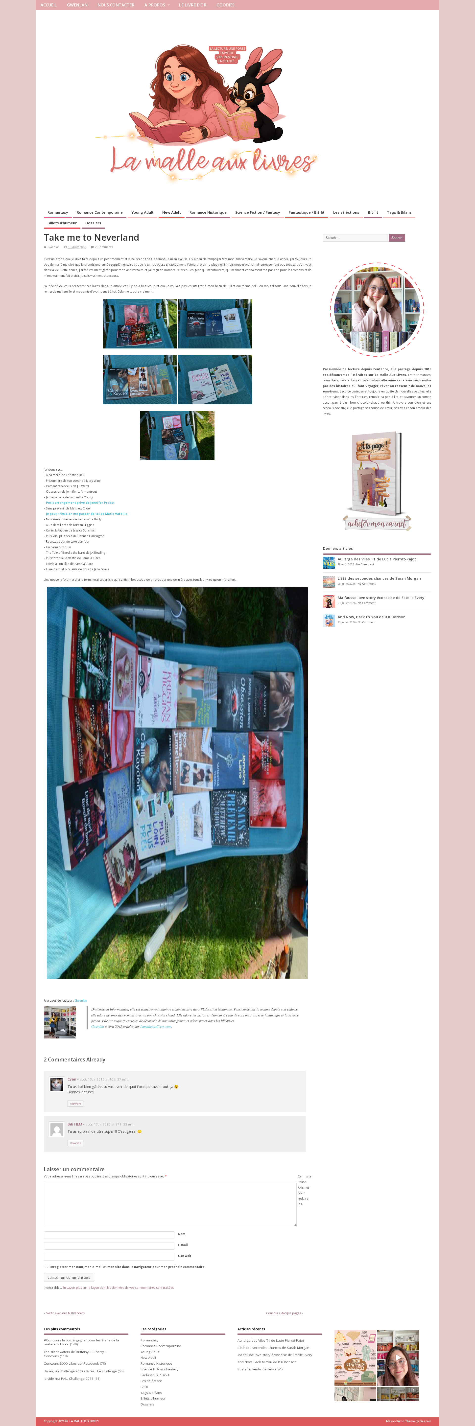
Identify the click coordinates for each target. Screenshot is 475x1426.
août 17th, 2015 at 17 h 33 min (110, 1124)
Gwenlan (54, 247)
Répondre (75, 1103)
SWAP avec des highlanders (65, 1313)
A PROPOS (154, 5)
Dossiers (93, 222)
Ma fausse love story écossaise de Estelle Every (381, 597)
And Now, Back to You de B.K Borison (371, 616)
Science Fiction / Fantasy (257, 212)
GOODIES (225, 5)
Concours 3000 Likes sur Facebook (71, 1363)
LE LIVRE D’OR (192, 5)
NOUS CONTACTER (115, 5)
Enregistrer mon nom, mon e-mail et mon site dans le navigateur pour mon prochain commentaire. (127, 1267)
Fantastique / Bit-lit (307, 212)
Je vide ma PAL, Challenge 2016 (69, 1378)
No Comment (365, 564)
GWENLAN (77, 5)
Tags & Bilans (399, 212)
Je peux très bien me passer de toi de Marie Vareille (86, 514)
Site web (184, 1256)
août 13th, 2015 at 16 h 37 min (104, 1079)
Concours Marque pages (283, 1313)
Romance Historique (208, 212)
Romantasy (58, 212)
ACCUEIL (49, 5)
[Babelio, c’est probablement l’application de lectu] (398, 1358)
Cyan (72, 1079)
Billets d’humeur (62, 222)
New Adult (171, 212)
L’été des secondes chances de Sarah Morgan (379, 578)
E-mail (183, 1245)
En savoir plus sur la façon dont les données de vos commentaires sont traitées (118, 1288)
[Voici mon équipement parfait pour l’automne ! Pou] (355, 1358)
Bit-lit (373, 212)
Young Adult (142, 212)
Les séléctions (346, 212)
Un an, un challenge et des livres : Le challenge (80, 1371)
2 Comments (104, 247)
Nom (181, 1234)
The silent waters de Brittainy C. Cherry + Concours (75, 1354)
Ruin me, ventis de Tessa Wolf (261, 1369)
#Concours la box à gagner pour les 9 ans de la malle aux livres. (81, 1342)
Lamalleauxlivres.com (155, 1026)
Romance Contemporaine (100, 212)
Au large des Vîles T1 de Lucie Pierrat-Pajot (377, 558)
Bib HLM (75, 1124)
